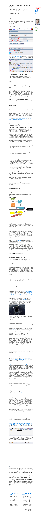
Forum (37, 10)
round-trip (14, 329)
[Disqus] (21, 455)
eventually (28, 280)
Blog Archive (37, 13)
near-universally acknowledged (23, 364)
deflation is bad (24, 299)
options (18, 192)
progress (28, 325)
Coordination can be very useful (24, 392)
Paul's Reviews (37, 12)
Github (37, 9)
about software (25, 118)
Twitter (37, 11)
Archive (21, 1)
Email (36, 27)
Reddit (36, 29)
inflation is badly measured (27, 291)
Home (37, 6)
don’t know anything (20, 118)
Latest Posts (17, 1)
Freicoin (19, 240)
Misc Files (36, 14)
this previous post (20, 22)
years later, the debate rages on (17, 56)
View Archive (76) (14, 492)
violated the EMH (25, 336)
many (16, 192)
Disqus (36, 30)
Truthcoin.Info (11, 1)
